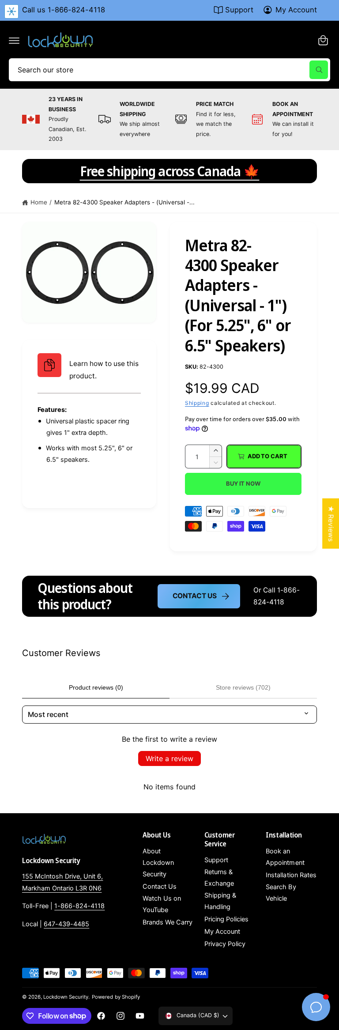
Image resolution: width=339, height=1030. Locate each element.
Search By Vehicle (281, 892)
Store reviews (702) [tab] (243, 687)
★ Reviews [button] (331, 523)
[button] (14, 40)
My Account (296, 9)
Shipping (197, 403)
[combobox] (169, 69)
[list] (169, 119)
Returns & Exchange (219, 877)
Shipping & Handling (220, 901)
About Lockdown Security (158, 862)
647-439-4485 (66, 924)
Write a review (169, 758)
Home (38, 202)
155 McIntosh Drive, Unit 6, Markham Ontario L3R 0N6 (62, 882)
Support (239, 9)
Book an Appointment (285, 857)
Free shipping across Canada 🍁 (170, 171)
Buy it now (243, 483)
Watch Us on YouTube (162, 904)
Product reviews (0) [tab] (96, 687)
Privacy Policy (224, 944)
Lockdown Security (65, 997)
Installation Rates (291, 875)
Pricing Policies (226, 919)
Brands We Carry (167, 922)
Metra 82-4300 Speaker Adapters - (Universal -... (124, 202)
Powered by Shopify (115, 997)
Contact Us (195, 596)
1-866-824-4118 (79, 906)
